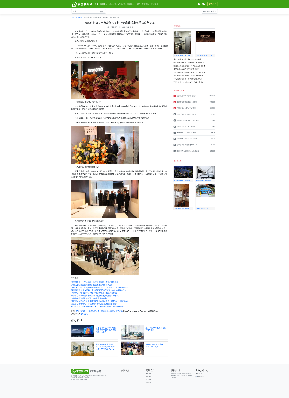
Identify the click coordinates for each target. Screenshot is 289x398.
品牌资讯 (122, 4)
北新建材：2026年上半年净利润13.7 (186, 69)
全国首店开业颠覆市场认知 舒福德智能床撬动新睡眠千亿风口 (96, 295)
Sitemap (148, 382)
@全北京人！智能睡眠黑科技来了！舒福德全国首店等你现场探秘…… (98, 306)
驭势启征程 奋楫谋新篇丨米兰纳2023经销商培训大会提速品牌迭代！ (98, 290)
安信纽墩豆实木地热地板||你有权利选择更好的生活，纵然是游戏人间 (106, 346)
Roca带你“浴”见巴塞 (202, 208)
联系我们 (212, 4)
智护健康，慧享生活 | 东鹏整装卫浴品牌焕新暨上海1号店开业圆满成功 (99, 301)
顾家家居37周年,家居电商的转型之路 (156, 328)
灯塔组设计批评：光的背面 (185, 108)
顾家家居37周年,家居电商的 (185, 96)
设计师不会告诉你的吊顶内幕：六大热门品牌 (189, 72)
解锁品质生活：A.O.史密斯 (184, 126)
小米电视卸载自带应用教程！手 (186, 102)
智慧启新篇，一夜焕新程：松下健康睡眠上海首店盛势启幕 (94, 282)
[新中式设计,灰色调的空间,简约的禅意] (205, 172)
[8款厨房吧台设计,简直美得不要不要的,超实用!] (181, 195)
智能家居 (154, 4)
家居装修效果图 (133, 4)
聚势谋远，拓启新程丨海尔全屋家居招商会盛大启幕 (92, 285)
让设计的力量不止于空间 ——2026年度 (187, 59)
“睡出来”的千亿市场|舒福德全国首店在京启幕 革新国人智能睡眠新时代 (99, 287)
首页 (96, 4)
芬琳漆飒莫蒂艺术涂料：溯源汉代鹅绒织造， (189, 76)
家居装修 (103, 4)
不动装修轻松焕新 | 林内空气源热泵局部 (188, 79)
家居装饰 (145, 4)
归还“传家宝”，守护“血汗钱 (185, 132)
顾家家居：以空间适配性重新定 (186, 151)
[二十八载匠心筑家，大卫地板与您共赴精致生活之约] (205, 37)
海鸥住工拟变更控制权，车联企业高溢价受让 (189, 66)
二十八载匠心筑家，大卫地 (204, 55)
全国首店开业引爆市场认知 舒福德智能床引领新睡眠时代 (94, 293)
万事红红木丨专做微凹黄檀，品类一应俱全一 (189, 82)
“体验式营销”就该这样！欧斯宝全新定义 (155, 345)
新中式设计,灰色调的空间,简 (185, 114)
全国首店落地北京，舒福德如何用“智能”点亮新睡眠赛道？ (94, 303)
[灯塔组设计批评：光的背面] (183, 172)
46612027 (199, 374)
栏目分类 (209, 11)
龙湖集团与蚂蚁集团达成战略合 (186, 120)
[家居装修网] (82, 4)
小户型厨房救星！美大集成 (182, 55)
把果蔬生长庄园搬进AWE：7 (185, 145)
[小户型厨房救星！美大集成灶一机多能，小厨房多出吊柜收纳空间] (182, 42)
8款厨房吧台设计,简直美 (181, 208)
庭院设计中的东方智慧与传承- (186, 139)
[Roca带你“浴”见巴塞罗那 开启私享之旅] (205, 190)
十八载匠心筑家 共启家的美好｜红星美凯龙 (189, 62)
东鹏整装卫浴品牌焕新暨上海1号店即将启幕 (89, 298)
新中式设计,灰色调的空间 (203, 181)
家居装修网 (114, 27)
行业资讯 (113, 4)
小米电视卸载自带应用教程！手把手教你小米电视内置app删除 (106, 329)
